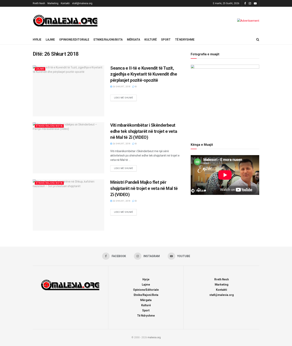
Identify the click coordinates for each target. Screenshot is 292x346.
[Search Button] (257, 40)
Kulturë (150, 39)
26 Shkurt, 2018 (121, 86)
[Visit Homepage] (65, 21)
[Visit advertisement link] (248, 20)
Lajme (50, 39)
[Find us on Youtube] (255, 3)
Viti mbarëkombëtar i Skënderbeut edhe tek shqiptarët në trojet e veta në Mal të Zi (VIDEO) (143, 131)
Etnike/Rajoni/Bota (108, 39)
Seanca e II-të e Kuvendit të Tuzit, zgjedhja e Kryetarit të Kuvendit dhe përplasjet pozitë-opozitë (143, 74)
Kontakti (65, 3)
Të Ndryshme (184, 39)
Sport (166, 39)
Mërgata (133, 39)
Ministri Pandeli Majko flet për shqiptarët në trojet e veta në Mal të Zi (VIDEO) (144, 188)
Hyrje (37, 39)
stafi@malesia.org (82, 3)
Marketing (52, 3)
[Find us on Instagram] (250, 3)
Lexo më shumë (125, 97)
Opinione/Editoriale (74, 39)
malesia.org (154, 337)
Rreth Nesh (39, 3)
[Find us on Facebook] (245, 3)
